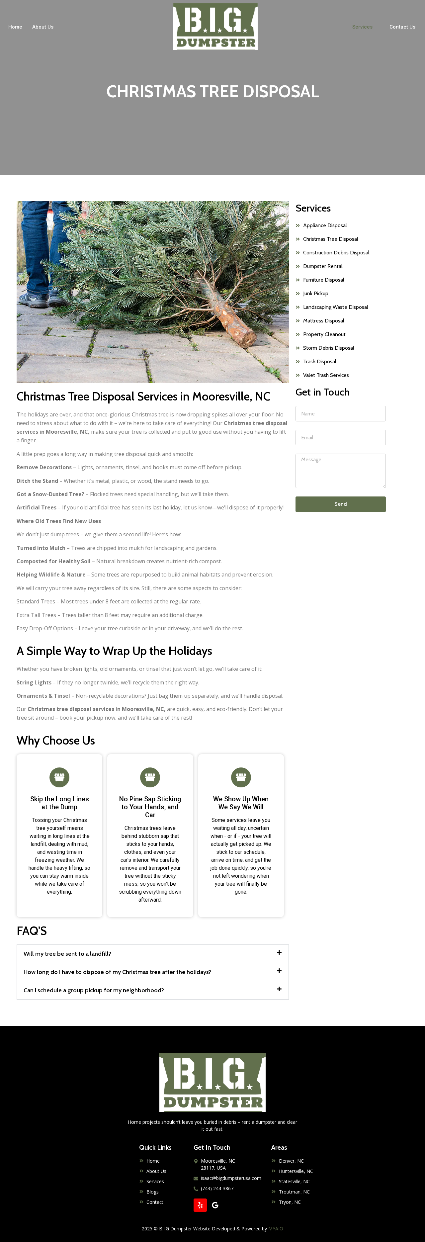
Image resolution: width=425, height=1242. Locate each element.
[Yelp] (200, 1205)
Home (15, 27)
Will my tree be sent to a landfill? (67, 953)
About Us (42, 27)
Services (362, 27)
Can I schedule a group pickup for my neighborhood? (94, 990)
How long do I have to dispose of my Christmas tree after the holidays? (117, 972)
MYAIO (275, 1228)
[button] (153, 954)
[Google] (215, 1205)
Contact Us (402, 27)
